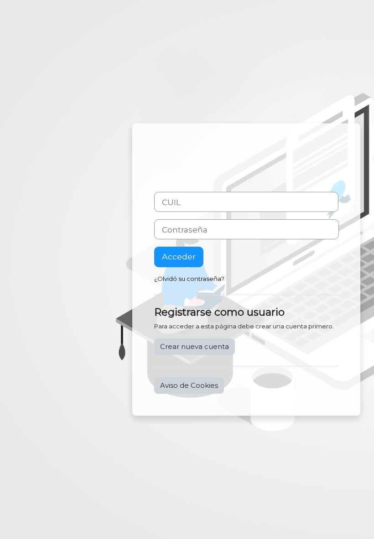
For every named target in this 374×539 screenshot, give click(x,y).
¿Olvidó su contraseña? (189, 278)
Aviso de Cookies (189, 385)
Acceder (179, 256)
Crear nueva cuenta (194, 347)
